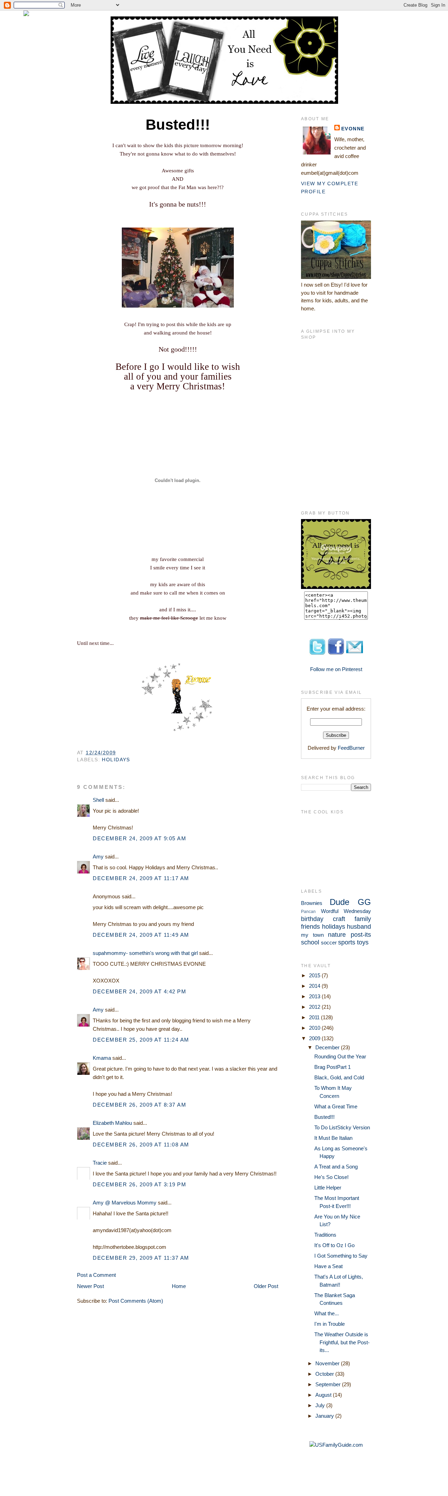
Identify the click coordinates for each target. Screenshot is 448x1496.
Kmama (102, 1058)
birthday (312, 918)
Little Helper (327, 1188)
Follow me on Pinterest (336, 669)
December (328, 1047)
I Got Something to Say (341, 1256)
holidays (116, 759)
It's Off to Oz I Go (334, 1245)
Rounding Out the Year (340, 1056)
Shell (98, 800)
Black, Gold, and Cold (339, 1077)
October (325, 1374)
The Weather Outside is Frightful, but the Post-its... (342, 1342)
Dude (339, 902)
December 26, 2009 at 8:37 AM (139, 1105)
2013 (315, 996)
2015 (315, 975)
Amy (98, 857)
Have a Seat (328, 1266)
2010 (315, 1028)
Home (179, 1286)
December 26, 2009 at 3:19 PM (139, 1184)
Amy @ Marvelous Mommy (124, 1203)
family (363, 918)
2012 (315, 1007)
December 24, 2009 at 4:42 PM (139, 991)
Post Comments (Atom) (135, 1301)
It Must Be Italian (333, 1138)
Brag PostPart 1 (332, 1067)
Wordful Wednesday (346, 911)
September (328, 1384)
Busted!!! (324, 1117)
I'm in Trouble (329, 1324)
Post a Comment (96, 1275)
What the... (326, 1313)
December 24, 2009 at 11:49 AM (141, 935)
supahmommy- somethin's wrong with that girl (145, 953)
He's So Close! (331, 1177)
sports (346, 942)
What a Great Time (335, 1106)
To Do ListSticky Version (342, 1127)
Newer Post (90, 1286)
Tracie (100, 1163)
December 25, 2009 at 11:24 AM (141, 1040)
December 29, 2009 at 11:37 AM (141, 1258)
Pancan (308, 911)
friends (310, 926)
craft (339, 918)
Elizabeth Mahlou (112, 1123)
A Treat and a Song (336, 1167)
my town (312, 935)
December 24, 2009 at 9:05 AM (139, 838)
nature (337, 934)
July (320, 1405)
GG (364, 902)
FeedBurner (351, 748)
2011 (315, 1017)
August (324, 1395)
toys (363, 942)
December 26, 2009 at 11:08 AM (141, 1145)
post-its (361, 934)
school (310, 942)
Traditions (325, 1235)
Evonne (353, 128)
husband (359, 926)
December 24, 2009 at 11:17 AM (141, 878)
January (325, 1416)
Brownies (311, 903)
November (328, 1363)
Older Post (266, 1286)
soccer (329, 942)
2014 (315, 986)
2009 (315, 1038)
